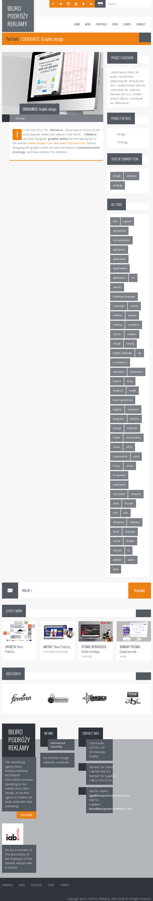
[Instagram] (68, 4)
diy (139, 353)
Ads (115, 221)
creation (131, 334)
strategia (130, 531)
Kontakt (139, 590)
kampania (118, 418)
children (117, 315)
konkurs (134, 418)
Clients (127, 24)
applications (120, 268)
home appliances (122, 400)
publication (119, 484)
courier (117, 334)
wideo (131, 560)
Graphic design (39, 109)
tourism (117, 550)
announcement (121, 240)
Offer (115, 24)
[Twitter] (83, 4)
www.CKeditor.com (40, 143)
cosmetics (133, 324)
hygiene (117, 409)
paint (136, 456)
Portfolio (101, 24)
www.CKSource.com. (72, 143)
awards (117, 287)
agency (127, 221)
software (131, 176)
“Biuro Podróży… (57, 646)
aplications (119, 249)
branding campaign (124, 296)
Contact (140, 24)
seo (126, 513)
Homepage (7, 885)
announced (119, 230)
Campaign (119, 306)
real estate (119, 494)
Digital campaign (122, 353)
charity (134, 306)
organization (120, 456)
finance (117, 381)
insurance (133, 409)
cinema (132, 315)
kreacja (117, 428)
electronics (136, 371)
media (116, 437)
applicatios (119, 277)
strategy (117, 185)
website (117, 560)
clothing (117, 324)
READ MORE (26, 815)
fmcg (130, 381)
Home (77, 24)
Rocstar (129, 503)
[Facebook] (53, 4)
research (136, 494)
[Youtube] (76, 4)
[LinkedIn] (91, 4)
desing (130, 343)
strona (116, 541)
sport (116, 531)
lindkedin (132, 428)
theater (130, 541)
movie (116, 447)
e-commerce (120, 362)
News (88, 24)
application (119, 259)
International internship (58, 744)
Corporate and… (130, 649)
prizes (129, 466)
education (118, 371)
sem (115, 513)
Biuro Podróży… (14, 649)
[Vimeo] (61, 4)
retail (116, 503)
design (117, 176)
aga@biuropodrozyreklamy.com (109, 795)
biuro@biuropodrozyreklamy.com (110, 809)
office (129, 447)
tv (129, 550)
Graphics (118, 390)
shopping (118, 522)
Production (119, 475)
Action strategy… (94, 649)
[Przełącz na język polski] (100, 4)
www (115, 569)
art (133, 277)
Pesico (116, 466)
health (132, 390)
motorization (133, 437)
